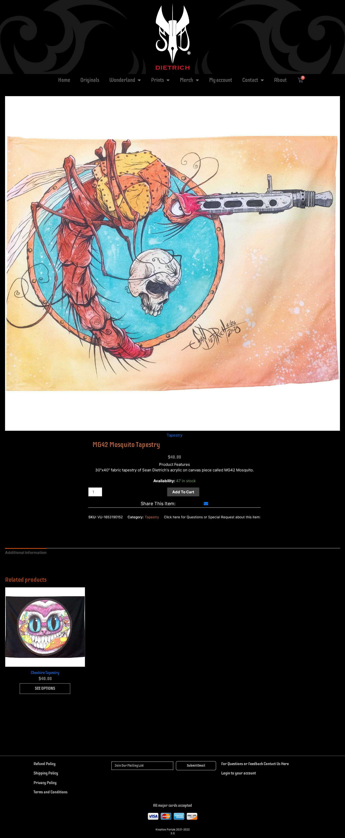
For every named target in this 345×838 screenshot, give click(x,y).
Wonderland (122, 80)
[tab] (25, 553)
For (224, 764)
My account (220, 80)
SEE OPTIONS (45, 688)
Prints (157, 80)
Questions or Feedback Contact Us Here (258, 764)
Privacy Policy (45, 782)
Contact (250, 80)
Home (64, 80)
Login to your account (238, 773)
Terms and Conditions (50, 792)
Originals (89, 80)
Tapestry (174, 435)
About (280, 80)
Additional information (25, 552)
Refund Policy (45, 764)
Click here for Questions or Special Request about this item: (212, 517)
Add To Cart (183, 492)
